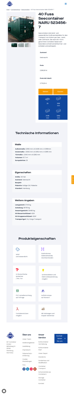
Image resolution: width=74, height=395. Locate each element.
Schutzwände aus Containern (44, 373)
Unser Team (26, 339)
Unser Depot (42, 353)
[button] (14, 45)
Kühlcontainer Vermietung (43, 343)
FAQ (23, 365)
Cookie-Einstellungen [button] (27, 360)
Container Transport (42, 367)
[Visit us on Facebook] (24, 369)
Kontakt (41, 383)
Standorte (42, 357)
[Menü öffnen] (66, 3)
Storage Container (42, 379)
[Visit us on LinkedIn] (27, 369)
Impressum (26, 350)
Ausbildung (26, 346)
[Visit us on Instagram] (31, 369)
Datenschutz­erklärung (27, 354)
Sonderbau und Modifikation (43, 362)
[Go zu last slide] (9, 29)
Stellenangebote (28, 343)
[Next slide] (32, 29)
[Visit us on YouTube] (35, 369)
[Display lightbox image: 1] (21, 29)
